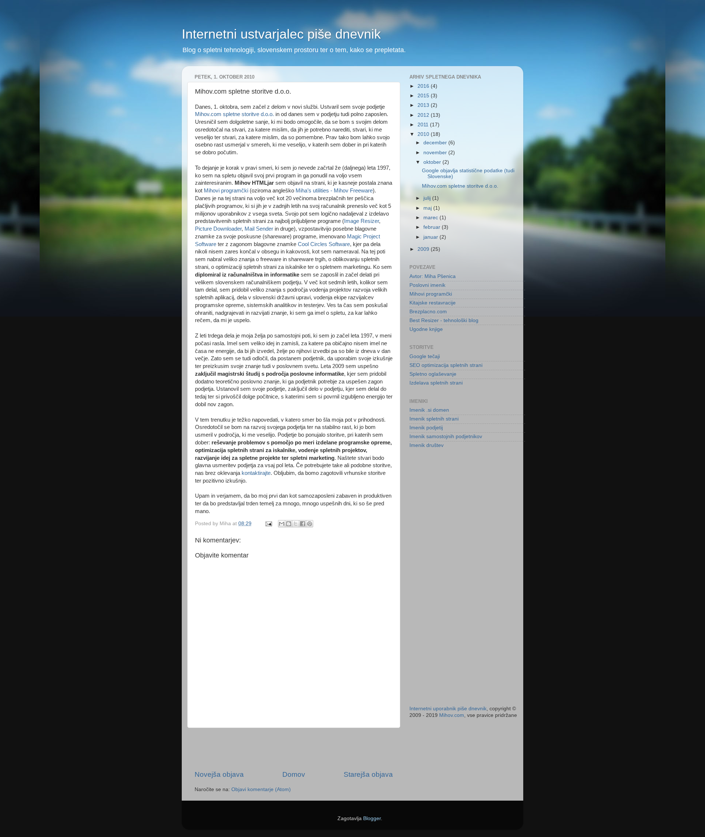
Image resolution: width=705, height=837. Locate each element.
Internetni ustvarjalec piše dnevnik (281, 34)
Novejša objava (219, 774)
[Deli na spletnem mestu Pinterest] (309, 523)
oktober (432, 162)
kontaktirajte (256, 473)
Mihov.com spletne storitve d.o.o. (234, 114)
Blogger (372, 818)
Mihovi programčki (226, 191)
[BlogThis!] (288, 523)
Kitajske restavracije (432, 303)
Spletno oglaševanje (432, 374)
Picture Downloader (218, 229)
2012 (424, 115)
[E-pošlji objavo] (268, 523)
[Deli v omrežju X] (295, 523)
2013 (424, 105)
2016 (424, 86)
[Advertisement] (294, 749)
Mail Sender (259, 229)
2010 (424, 134)
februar (432, 227)
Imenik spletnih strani (434, 419)
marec (431, 217)
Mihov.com (451, 715)
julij (427, 198)
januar (431, 237)
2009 (424, 249)
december (435, 142)
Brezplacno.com (428, 311)
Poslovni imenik (427, 285)
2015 (424, 95)
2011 (423, 124)
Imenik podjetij (426, 427)
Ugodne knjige (426, 329)
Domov (293, 774)
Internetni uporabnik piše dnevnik (448, 708)
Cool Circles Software (324, 244)
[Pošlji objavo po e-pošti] (281, 523)
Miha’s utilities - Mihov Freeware (334, 191)
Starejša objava (368, 774)
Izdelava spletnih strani (436, 383)
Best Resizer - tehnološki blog (443, 320)
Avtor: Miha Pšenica (432, 276)
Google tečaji (424, 356)
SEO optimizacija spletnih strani (445, 365)
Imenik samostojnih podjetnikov (445, 436)
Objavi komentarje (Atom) (261, 789)
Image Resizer (361, 221)
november (435, 152)
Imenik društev (426, 445)
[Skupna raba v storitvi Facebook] (302, 523)
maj (428, 208)
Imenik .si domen (429, 410)
